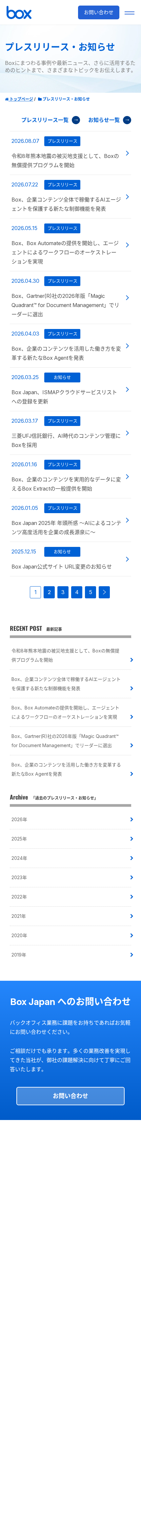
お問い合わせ (70, 1095)
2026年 (19, 819)
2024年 (19, 858)
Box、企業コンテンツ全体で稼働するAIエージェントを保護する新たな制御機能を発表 (66, 683)
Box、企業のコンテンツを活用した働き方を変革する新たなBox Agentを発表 (66, 769)
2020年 (19, 935)
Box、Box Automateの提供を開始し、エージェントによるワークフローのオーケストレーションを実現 (65, 712)
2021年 (18, 916)
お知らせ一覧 (104, 120)
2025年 (19, 838)
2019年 (18, 954)
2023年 (19, 877)
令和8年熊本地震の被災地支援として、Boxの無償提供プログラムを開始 (65, 655)
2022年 (19, 896)
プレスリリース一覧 (45, 120)
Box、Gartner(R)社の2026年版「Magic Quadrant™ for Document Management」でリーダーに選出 (65, 740)
